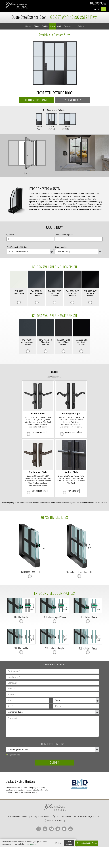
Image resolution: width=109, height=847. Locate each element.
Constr (69, 26)
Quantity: (10, 235)
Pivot (52, 26)
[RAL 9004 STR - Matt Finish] (63, 328)
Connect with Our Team (86, 843)
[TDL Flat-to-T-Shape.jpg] (88, 613)
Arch (59, 26)
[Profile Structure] (16, 200)
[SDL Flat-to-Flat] (21, 644)
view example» (73, 490)
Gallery (80, 26)
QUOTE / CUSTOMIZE (36, 100)
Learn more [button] (31, 844)
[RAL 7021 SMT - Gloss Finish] (54, 279)
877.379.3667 (98, 3)
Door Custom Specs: (64, 235)
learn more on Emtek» (40, 432)
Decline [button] (58, 843)
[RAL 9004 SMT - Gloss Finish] (72, 279)
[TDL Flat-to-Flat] (21, 613)
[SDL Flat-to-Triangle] (54, 644)
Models (28, 26)
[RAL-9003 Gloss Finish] (19, 279)
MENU (103, 9)
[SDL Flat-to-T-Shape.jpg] (88, 644)
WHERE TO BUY (72, 100)
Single (36, 26)
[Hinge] (29, 546)
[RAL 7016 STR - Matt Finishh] (27, 328)
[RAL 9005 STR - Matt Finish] (81, 328)
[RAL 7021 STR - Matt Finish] (45, 328)
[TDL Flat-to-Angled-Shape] (54, 613)
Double (45, 26)
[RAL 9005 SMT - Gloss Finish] (90, 279)
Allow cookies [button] (69, 843)
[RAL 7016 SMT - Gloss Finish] (36, 279)
